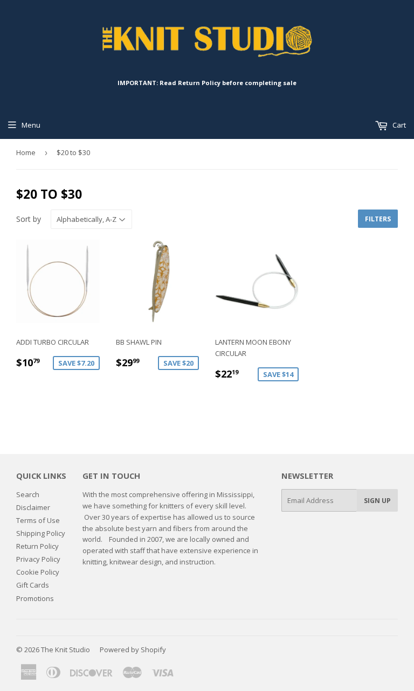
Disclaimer (33, 507)
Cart (398, 125)
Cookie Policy (37, 572)
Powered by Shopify (133, 649)
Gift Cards (32, 585)
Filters (378, 219)
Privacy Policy (38, 559)
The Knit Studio (65, 649)
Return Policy (37, 546)
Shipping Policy (40, 533)
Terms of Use (38, 520)
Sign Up (377, 500)
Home (26, 152)
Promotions (35, 598)
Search (27, 494)
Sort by (28, 219)
